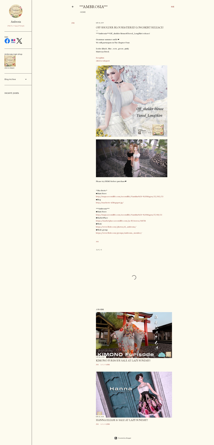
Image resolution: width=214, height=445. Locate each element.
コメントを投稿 (105, 364)
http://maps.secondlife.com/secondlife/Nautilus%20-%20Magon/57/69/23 (129, 215)
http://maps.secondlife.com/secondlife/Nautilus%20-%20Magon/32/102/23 (129, 196)
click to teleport (103, 61)
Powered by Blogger (124, 438)
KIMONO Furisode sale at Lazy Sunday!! (123, 360)
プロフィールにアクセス (15, 26)
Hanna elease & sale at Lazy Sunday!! (122, 420)
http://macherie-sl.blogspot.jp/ (109, 202)
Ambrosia (16, 21)
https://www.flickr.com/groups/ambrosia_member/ (119, 233)
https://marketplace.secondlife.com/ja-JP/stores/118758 (121, 221)
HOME (83, 12)
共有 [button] (73, 23)
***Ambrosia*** (93, 6)
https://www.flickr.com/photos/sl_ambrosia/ (116, 227)
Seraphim (100, 58)
